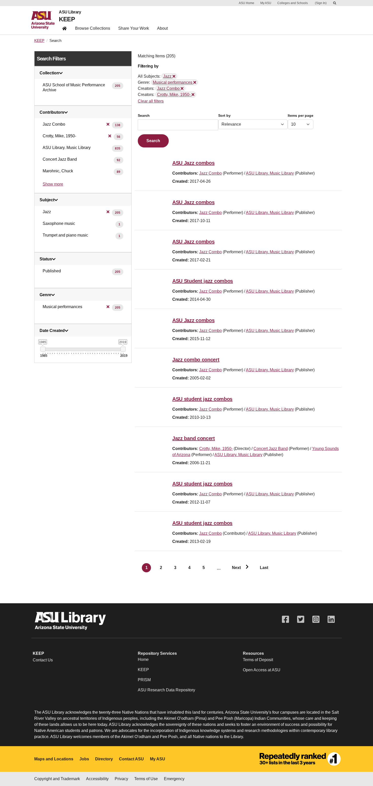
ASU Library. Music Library (270, 173)
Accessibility (97, 779)
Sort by (224, 116)
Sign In (321, 3)
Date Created (52, 331)
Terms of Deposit (258, 660)
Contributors (52, 112)
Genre (45, 295)
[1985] (42, 349)
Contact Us (43, 660)
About (162, 28)
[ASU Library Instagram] (316, 619)
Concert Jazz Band (270, 448)
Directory (104, 759)
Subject (47, 200)
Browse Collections (92, 28)
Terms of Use (146, 779)
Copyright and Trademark (57, 779)
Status (46, 259)
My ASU (265, 3)
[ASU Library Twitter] (300, 619)
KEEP (67, 19)
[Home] (45, 20)
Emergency (174, 779)
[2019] (123, 349)
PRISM (144, 680)
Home (143, 659)
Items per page (300, 116)
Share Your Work (133, 28)
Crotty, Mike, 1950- (216, 448)
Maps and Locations (53, 759)
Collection (49, 73)
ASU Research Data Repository (166, 690)
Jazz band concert (193, 438)
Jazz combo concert (195, 359)
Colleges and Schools (292, 3)
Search (144, 116)
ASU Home (246, 3)
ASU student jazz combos (202, 399)
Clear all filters (151, 101)
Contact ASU (131, 759)
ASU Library (70, 12)
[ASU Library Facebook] (285, 619)
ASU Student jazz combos (202, 281)
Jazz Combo (210, 173)
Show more (53, 184)
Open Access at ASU (261, 670)
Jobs (84, 759)
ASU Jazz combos (193, 163)
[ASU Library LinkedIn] (331, 619)
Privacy (121, 779)
